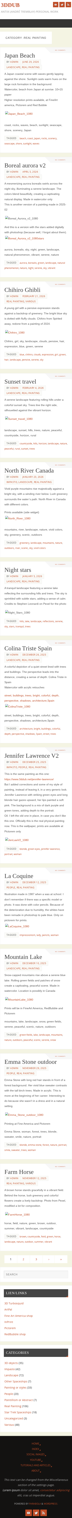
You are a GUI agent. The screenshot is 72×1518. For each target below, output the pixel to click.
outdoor (29, 1241)
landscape (50, 262)
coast (30, 138)
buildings (46, 728)
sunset (24, 448)
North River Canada (29, 470)
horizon (43, 443)
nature (23, 268)
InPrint (8, 1322)
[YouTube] (55, 4)
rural (17, 448)
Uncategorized (13, 1418)
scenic (24, 548)
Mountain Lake (23, 956)
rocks (44, 138)
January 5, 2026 (32, 576)
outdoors (9, 548)
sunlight (27, 143)
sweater (15, 1150)
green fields (26, 1034)
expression (48, 354)
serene (38, 268)
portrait (8, 854)
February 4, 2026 (33, 388)
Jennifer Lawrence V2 (31, 755)
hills (35, 443)
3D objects (11, 1363)
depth (7, 734)
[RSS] (68, 4)
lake (27, 621)
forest (46, 1145)
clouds (37, 354)
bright (37, 728)
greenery (24, 542)
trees (32, 448)
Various (31, 301)
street (46, 734)
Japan (37, 138)
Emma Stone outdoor (30, 1061)
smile (7, 1150)
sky (45, 268)
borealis (32, 262)
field (43, 1236)
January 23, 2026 (33, 477)
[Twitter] (62, 4)
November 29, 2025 (34, 1068)
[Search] (63, 1275)
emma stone (34, 1145)
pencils (46, 935)
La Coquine (18, 875)
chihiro (29, 354)
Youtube (35, 1460)
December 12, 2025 (34, 882)
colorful (56, 728)
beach (23, 138)
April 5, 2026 (30, 171)
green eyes (34, 849)
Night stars (17, 569)
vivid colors (40, 548)
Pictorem (10, 1328)
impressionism (27, 935)
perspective (18, 734)
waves (36, 143)
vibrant (51, 268)
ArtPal (8, 1309)
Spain (39, 734)
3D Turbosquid (14, 1303)
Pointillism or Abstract (18, 1400)
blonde (23, 849)
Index (35, 1449)
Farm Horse (19, 1171)
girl (56, 354)
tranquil (20, 626)
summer (38, 1241)
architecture (26, 728)
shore (19, 143)
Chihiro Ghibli (22, 289)
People (22, 767)
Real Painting (31, 67)
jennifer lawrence (50, 849)
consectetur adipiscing (55, 1490)
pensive (26, 359)
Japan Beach (19, 55)
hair (6, 359)
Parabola (35, 1503)
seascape (9, 143)
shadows (30, 734)
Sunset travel (20, 381)
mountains (48, 542)
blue (22, 354)
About (35, 1470)
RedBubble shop (15, 1334)
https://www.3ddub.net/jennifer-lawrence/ (29, 779)
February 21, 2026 (33, 296)
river (17, 548)
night (30, 268)
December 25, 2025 (34, 762)
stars (11, 626)
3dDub (10, 5)
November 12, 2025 (34, 1178)
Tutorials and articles (35, 1465)
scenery (52, 138)
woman (18, 854)
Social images (35, 1454)
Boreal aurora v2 (25, 165)
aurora (23, 262)
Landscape (14, 67)
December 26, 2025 (34, 654)
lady (38, 935)
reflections (48, 621)
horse (57, 1236)
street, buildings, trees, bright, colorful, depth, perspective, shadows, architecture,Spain (31, 698)
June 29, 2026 (30, 61)
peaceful (9, 448)
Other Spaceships (15, 1381)
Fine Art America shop (18, 1316)
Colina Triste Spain (28, 648)
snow (53, 1040)
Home (35, 1443)
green (41, 262)
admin (14, 61)
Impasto (12, 482)
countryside (26, 443)
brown (23, 1236)
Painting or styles (15, 1387)
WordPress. (51, 1503)
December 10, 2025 (34, 963)
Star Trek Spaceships (17, 1412)
